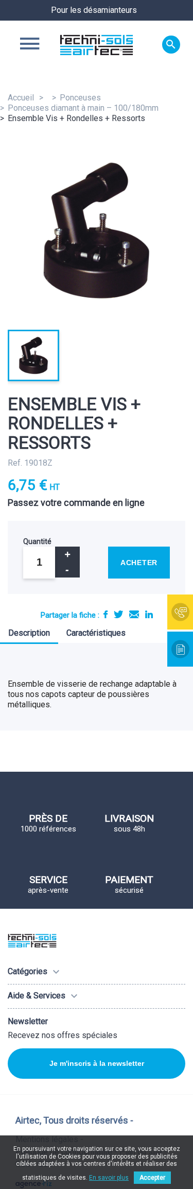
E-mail (134, 614)
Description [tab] (29, 633)
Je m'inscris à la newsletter (96, 1063)
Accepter (152, 1177)
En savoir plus (109, 1177)
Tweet (118, 614)
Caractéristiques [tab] (96, 633)
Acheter (138, 562)
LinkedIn (149, 614)
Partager (105, 614)
